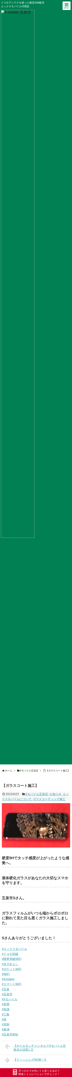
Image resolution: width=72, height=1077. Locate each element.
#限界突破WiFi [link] (11, 959)
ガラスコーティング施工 (49, 799)
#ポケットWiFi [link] (11, 969)
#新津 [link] (5, 1029)
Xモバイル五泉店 (36, 794)
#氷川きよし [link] (10, 964)
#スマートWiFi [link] (11, 984)
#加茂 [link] (5, 1009)
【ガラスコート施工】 (58, 770)
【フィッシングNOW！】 (30, 1059)
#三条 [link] (5, 1014)
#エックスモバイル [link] (14, 949)
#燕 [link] (4, 1019)
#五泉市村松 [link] (10, 1034)
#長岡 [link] (5, 1004)
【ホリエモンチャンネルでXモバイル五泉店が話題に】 (39, 1047)
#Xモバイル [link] (9, 999)
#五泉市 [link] (7, 994)
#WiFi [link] (6, 974)
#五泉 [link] (5, 989)
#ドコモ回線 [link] (10, 954)
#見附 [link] (5, 1024)
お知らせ (55, 794)
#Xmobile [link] (8, 979)
